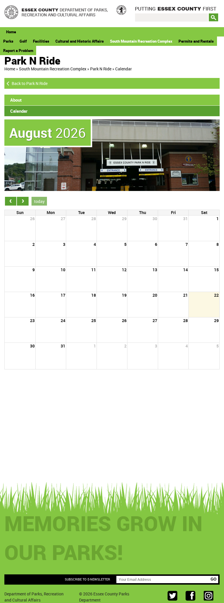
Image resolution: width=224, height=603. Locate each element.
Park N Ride (100, 69)
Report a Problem (18, 50)
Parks (8, 41)
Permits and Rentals (196, 41)
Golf (23, 41)
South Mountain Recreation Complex (141, 41)
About (16, 100)
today (39, 201)
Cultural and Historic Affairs (79, 41)
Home (11, 31)
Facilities (41, 41)
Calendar (123, 69)
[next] (22, 201)
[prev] (10, 201)
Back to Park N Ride (30, 83)
